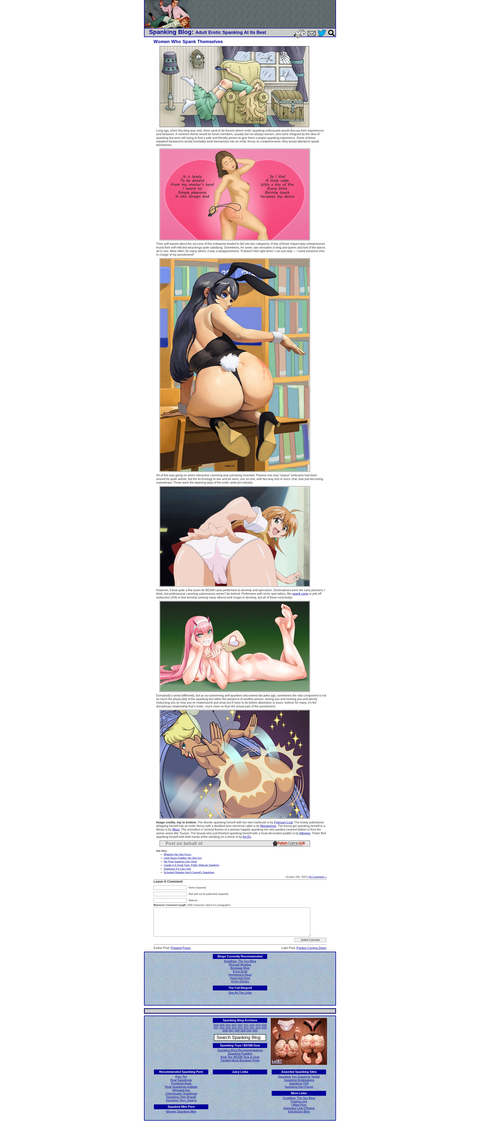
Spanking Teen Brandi (181, 1097)
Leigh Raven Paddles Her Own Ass (183, 858)
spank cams (300, 593)
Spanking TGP (299, 1083)
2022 (240, 1025)
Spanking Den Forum (299, 1086)
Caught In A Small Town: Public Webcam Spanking (191, 865)
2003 (255, 1030)
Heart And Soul (240, 978)
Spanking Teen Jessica (181, 1100)
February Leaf (283, 822)
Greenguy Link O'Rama (298, 1108)
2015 (228, 1027)
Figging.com (299, 1101)
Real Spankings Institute (181, 1086)
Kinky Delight (240, 981)
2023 (234, 1025)
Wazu (176, 829)
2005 (243, 1030)
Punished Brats (181, 1083)
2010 (258, 1027)
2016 (222, 1027)
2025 (222, 1025)
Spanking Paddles (240, 1053)
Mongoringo (268, 826)
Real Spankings (181, 1080)
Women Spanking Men (181, 1111)
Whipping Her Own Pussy (177, 854)
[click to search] (331, 36)
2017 (216, 1027)
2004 (249, 1030)
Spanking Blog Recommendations (240, 1050)
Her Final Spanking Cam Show (180, 861)
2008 (225, 1030)
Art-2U (246, 836)
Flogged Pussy (181, 948)
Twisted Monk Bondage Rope (240, 1060)
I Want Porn (299, 1104)
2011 (252, 1027)
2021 (246, 1025)
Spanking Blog (170, 31)
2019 (258, 1025)
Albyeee (304, 833)
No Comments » (317, 877)
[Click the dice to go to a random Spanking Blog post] (300, 37)
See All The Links (240, 992)
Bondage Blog (240, 968)
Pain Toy (181, 1076)
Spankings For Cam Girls (177, 868)
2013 (240, 1027)
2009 (264, 1027)
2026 (216, 1025)
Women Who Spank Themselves (188, 41)
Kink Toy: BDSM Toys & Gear (240, 1057)
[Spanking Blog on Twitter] (323, 36)
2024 (228, 1025)
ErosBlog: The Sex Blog (240, 961)
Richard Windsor (240, 964)
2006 (237, 1030)
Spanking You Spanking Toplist (299, 1076)
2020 (252, 1025)
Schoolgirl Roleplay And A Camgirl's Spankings (189, 872)
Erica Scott (240, 971)
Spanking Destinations (299, 1080)
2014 (234, 1027)
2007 (231, 1030)
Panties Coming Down (311, 948)
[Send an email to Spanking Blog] (312, 35)
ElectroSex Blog (299, 1111)
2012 (246, 1027)
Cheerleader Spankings (181, 1093)
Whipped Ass (181, 1090)
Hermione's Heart (240, 974)
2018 (264, 1025)
